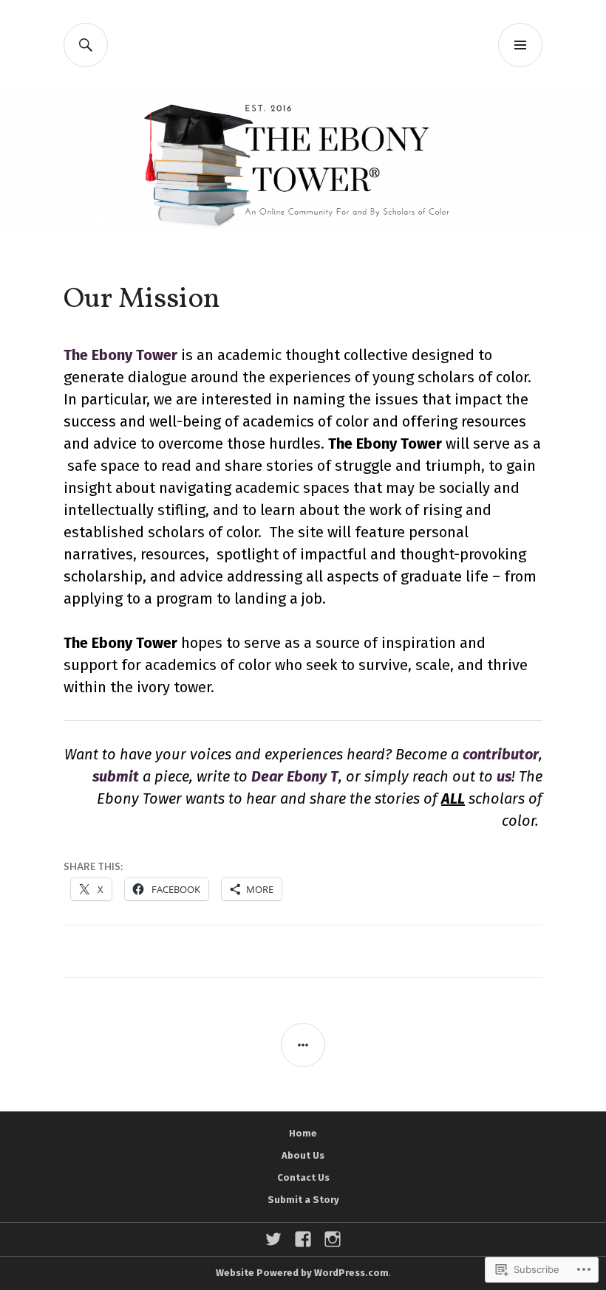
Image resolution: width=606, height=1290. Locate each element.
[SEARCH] (86, 45)
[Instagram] (332, 1239)
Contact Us (303, 1177)
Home (303, 1133)
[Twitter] (273, 1239)
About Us (303, 1155)
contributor (501, 754)
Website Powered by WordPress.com (302, 1272)
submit (115, 776)
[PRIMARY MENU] (520, 45)
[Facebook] (303, 1239)
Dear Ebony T (294, 776)
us (504, 776)
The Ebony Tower (120, 355)
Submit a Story (303, 1199)
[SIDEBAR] (303, 1045)
